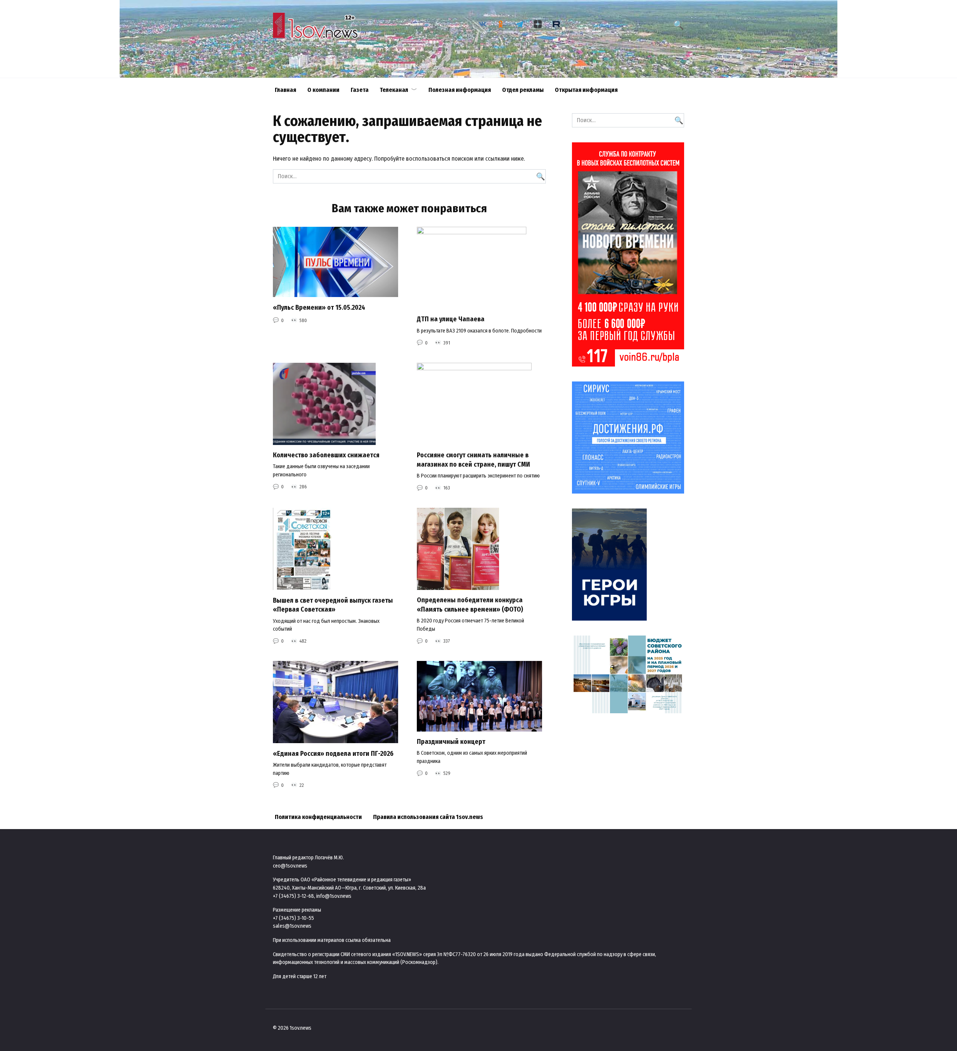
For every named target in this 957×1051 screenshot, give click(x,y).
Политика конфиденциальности (318, 816)
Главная (285, 89)
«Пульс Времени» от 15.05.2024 (319, 307)
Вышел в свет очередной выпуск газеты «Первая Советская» (333, 604)
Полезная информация (459, 89)
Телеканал (394, 89)
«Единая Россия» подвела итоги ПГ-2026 (333, 753)
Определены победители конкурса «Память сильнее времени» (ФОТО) (470, 604)
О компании (323, 89)
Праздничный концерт (451, 742)
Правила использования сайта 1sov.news (428, 816)
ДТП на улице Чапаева (450, 319)
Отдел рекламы (523, 89)
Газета (360, 89)
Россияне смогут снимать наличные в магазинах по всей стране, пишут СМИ (473, 460)
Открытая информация (586, 89)
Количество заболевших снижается (326, 455)
